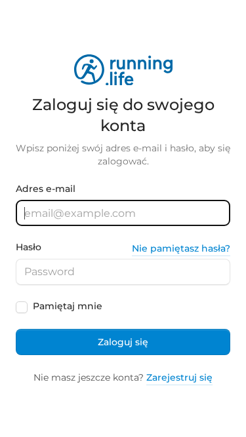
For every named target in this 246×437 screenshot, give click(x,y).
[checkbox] (22, 307)
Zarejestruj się (179, 377)
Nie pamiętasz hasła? (181, 248)
